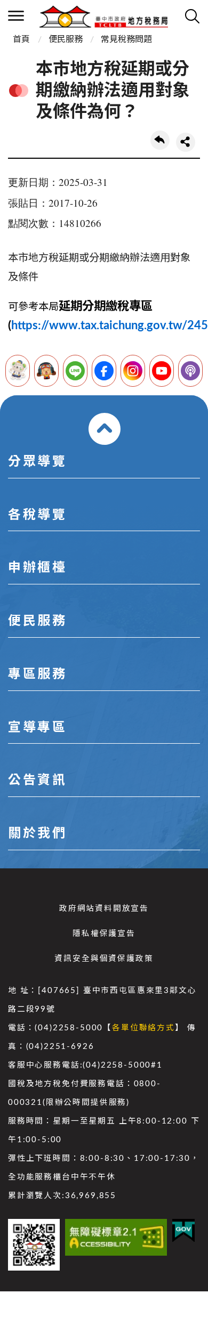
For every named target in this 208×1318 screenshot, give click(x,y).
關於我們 (37, 833)
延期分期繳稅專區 (106, 306)
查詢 (192, 16)
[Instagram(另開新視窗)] (133, 371)
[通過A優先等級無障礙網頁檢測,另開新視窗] (116, 1237)
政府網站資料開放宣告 (104, 909)
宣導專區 (37, 727)
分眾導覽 (37, 461)
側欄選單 (16, 16)
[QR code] (34, 1245)
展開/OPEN (105, 429)
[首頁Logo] (103, 16)
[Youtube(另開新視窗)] (161, 371)
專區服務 (37, 674)
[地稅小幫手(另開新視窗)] (17, 371)
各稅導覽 (37, 515)
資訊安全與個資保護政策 (103, 959)
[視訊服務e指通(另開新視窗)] (46, 371)
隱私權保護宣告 (104, 934)
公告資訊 (37, 780)
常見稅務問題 (126, 39)
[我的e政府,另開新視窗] (183, 1230)
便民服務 (66, 39)
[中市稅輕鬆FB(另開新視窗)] (104, 371)
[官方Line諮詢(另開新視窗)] (75, 371)
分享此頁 (185, 142)
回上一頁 (160, 140)
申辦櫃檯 (37, 568)
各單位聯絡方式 (143, 1028)
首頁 (21, 39)
